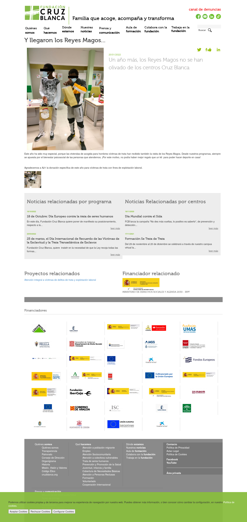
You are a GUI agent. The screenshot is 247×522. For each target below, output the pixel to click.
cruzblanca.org (50, 474)
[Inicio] (45, 11)
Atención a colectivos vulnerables (100, 457)
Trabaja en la (180, 29)
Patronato (47, 454)
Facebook (207, 50)
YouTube (172, 462)
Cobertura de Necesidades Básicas (101, 471)
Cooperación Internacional (97, 484)
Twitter (199, 50)
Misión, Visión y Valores (54, 467)
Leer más (213, 228)
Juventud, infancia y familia (97, 467)
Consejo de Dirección (53, 457)
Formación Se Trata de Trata (145, 239)
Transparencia (49, 451)
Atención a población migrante (99, 447)
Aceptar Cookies (18, 511)
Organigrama (49, 461)
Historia (46, 464)
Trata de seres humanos (96, 461)
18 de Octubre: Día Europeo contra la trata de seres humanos (70, 216)
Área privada (174, 473)
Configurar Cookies (63, 511)
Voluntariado (89, 481)
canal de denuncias (205, 9)
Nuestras (87, 29)
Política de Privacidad (178, 447)
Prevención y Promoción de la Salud (102, 464)
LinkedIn (216, 50)
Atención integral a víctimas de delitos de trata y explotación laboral (60, 279)
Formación (88, 477)
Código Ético (48, 471)
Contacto (172, 444)
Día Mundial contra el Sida (143, 216)
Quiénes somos (50, 447)
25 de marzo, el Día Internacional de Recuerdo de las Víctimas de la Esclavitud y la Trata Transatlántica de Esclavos (73, 240)
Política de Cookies (177, 454)
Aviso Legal (173, 451)
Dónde (68, 29)
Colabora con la (156, 29)
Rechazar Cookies (40, 511)
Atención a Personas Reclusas (99, 474)
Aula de (133, 29)
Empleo (87, 451)
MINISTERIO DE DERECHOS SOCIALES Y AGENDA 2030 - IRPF (156, 292)
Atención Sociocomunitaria (97, 454)
